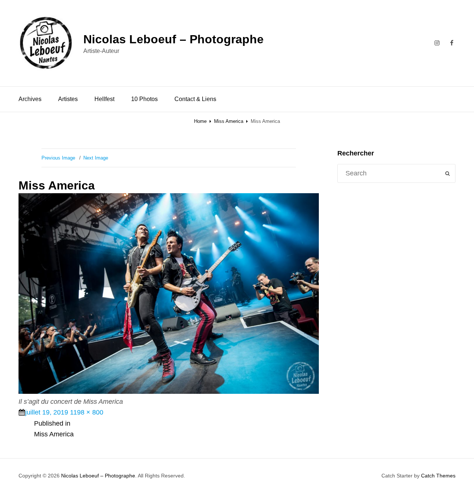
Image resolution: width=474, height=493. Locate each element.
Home (200, 121)
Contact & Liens (195, 99)
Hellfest (104, 99)
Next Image (95, 158)
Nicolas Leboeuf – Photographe (173, 39)
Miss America (228, 121)
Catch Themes (438, 476)
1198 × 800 (86, 412)
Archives (30, 99)
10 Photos (144, 99)
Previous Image (58, 158)
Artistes (68, 99)
